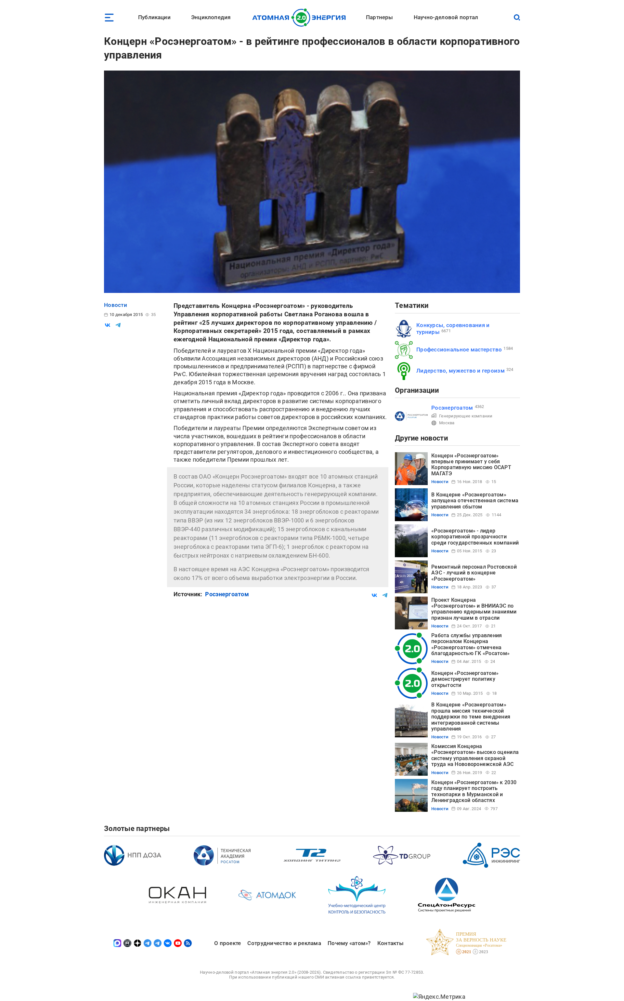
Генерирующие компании (466, 416)
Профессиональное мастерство (459, 349)
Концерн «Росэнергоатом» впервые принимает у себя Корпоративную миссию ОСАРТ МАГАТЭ (471, 465)
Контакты (390, 943)
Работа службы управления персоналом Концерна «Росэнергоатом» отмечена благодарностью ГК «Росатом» (470, 644)
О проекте (227, 943)
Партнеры (379, 17)
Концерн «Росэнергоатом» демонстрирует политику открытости (465, 679)
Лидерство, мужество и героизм (460, 370)
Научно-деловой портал (446, 17)
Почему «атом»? (349, 943)
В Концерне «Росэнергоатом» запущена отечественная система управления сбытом (474, 501)
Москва (447, 422)
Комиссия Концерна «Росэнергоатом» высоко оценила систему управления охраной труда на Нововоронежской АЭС (475, 755)
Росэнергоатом (227, 594)
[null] (107, 325)
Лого (301, 17)
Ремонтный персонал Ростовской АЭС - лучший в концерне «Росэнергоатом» (474, 573)
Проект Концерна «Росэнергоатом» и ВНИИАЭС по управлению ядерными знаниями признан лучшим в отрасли (474, 609)
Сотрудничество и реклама (284, 943)
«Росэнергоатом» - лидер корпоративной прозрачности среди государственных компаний (475, 537)
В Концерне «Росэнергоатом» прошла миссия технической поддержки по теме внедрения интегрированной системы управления (470, 717)
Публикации (154, 17)
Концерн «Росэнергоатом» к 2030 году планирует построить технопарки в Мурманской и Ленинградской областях (473, 791)
